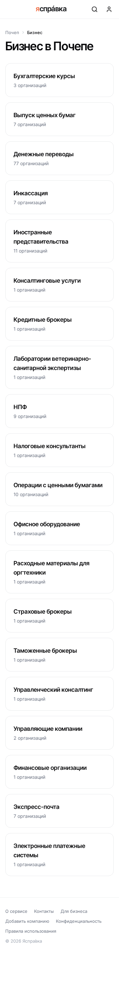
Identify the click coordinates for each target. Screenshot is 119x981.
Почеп (12, 32)
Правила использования (30, 931)
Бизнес (35, 32)
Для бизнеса (73, 911)
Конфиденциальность (78, 921)
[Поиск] (94, 9)
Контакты (44, 911)
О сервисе (16, 911)
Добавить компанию (27, 921)
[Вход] (109, 9)
